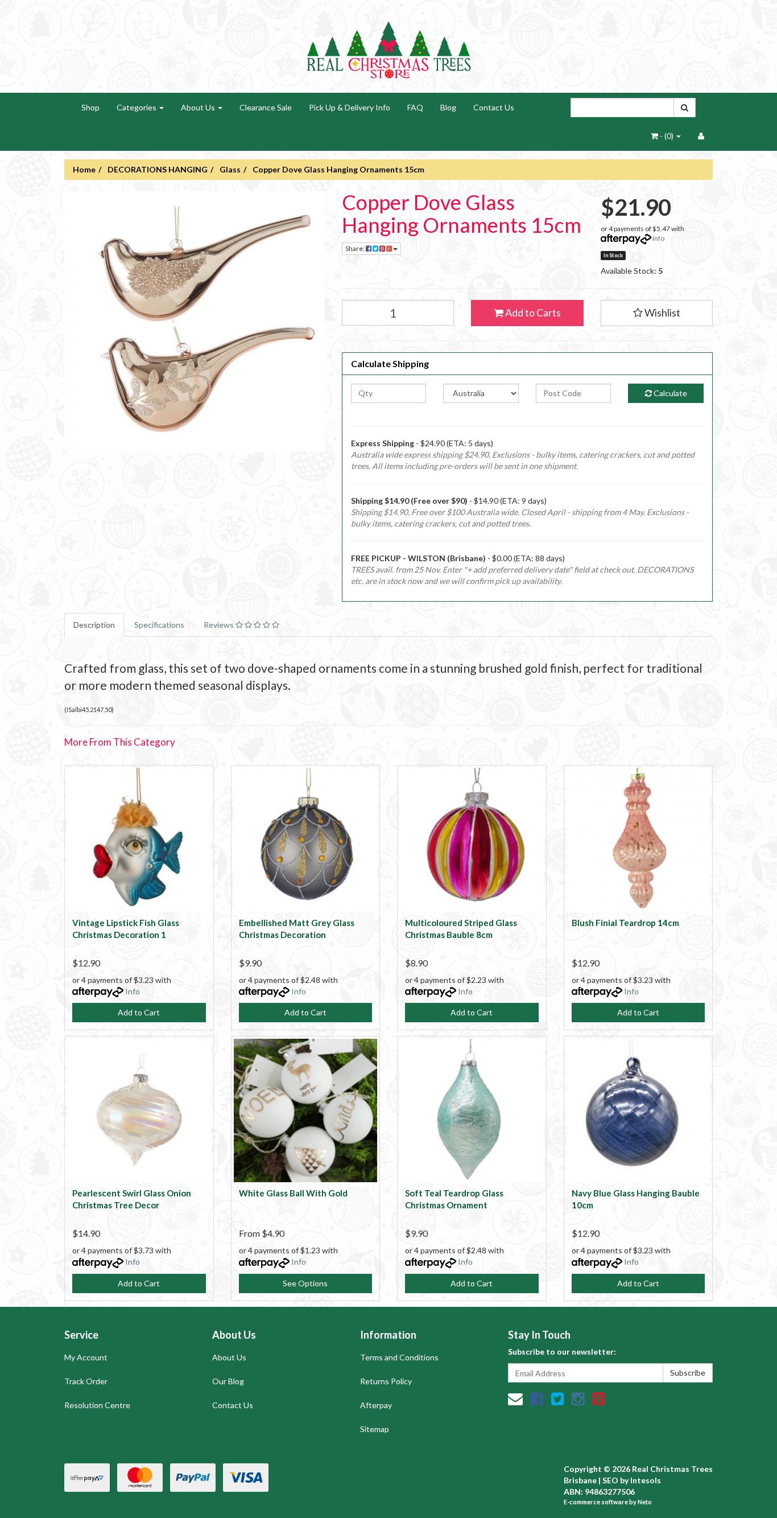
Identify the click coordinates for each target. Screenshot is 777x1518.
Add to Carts (532, 312)
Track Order (86, 1381)
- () (666, 136)
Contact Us (493, 107)
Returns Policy (386, 1381)
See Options (305, 1283)
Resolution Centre (97, 1405)
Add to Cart (139, 1012)
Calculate (669, 393)
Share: (355, 248)
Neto (645, 1501)
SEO (610, 1480)
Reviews (219, 625)
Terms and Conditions (399, 1357)
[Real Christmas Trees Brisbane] (388, 45)
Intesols (645, 1480)
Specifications (159, 625)
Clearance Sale (265, 107)
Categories (137, 107)
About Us (199, 107)
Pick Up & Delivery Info (349, 107)
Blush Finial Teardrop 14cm (625, 923)
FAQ (415, 107)
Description (94, 625)
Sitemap (374, 1429)
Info (658, 238)
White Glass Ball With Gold (293, 1193)
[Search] (684, 107)
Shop (90, 107)
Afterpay (376, 1405)
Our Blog (228, 1381)
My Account (86, 1357)
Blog (448, 107)
